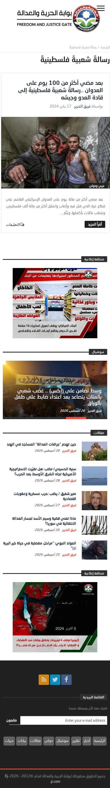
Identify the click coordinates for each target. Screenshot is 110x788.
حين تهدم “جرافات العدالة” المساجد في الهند (41, 444)
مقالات (35, 740)
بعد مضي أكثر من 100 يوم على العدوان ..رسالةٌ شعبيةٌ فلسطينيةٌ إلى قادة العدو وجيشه (60, 90)
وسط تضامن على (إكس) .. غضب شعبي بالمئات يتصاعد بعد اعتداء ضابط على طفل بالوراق (58, 396)
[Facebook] (66, 680)
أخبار (87, 740)
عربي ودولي (97, 185)
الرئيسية (99, 740)
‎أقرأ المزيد (95, 224)
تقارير (76, 740)
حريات (9, 740)
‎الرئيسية (105, 47)
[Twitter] (55, 680)
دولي (49, 740)
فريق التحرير (82, 106)
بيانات (21, 740)
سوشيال (63, 740)
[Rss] (44, 680)
